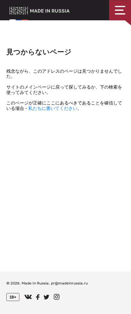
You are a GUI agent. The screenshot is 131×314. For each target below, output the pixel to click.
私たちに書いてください (52, 108)
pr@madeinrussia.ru (69, 283)
